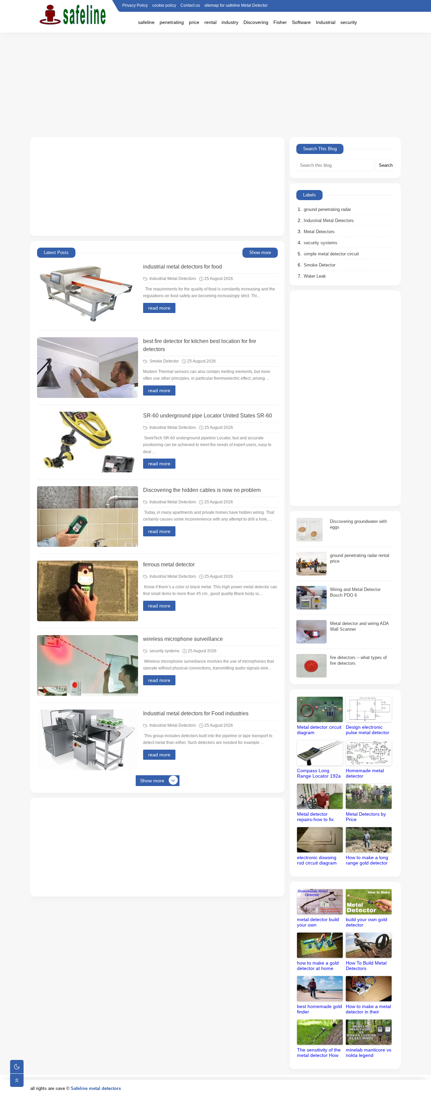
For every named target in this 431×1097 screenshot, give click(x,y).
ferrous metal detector (169, 564)
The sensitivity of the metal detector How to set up (319, 1053)
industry (230, 22)
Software (301, 22)
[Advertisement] (215, 85)
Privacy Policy (135, 5)
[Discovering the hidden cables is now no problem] (87, 516)
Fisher (280, 22)
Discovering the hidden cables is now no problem (202, 490)
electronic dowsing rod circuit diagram (317, 860)
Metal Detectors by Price (366, 816)
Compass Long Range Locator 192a (319, 773)
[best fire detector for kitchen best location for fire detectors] (87, 367)
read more (159, 308)
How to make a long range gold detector (367, 860)
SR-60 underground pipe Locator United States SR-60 (207, 415)
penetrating (172, 22)
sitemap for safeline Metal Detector (236, 5)
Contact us (190, 5)
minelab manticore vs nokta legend (368, 1052)
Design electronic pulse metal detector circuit (367, 730)
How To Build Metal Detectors (366, 965)
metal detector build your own (318, 922)
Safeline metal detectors (96, 1088)
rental (210, 22)
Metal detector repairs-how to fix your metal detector (317, 817)
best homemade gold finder (319, 1009)
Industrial (325, 22)
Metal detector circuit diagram (319, 729)
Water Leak (315, 276)
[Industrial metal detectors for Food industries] (87, 740)
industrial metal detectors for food (182, 267)
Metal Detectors (319, 231)
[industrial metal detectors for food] (87, 293)
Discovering (255, 22)
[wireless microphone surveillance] (87, 665)
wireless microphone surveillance (183, 639)
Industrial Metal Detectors (172, 278)
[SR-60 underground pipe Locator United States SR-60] (87, 442)
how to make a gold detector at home (318, 965)
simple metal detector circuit (331, 253)
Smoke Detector (163, 361)
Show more (260, 252)
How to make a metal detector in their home (368, 1009)
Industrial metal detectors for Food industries (195, 713)
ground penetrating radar (327, 209)
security (348, 22)
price (194, 22)
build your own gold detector (366, 922)
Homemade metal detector (365, 773)
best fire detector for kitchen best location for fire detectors (199, 345)
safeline (146, 22)
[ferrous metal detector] (87, 591)
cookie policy (164, 5)
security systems (163, 651)
